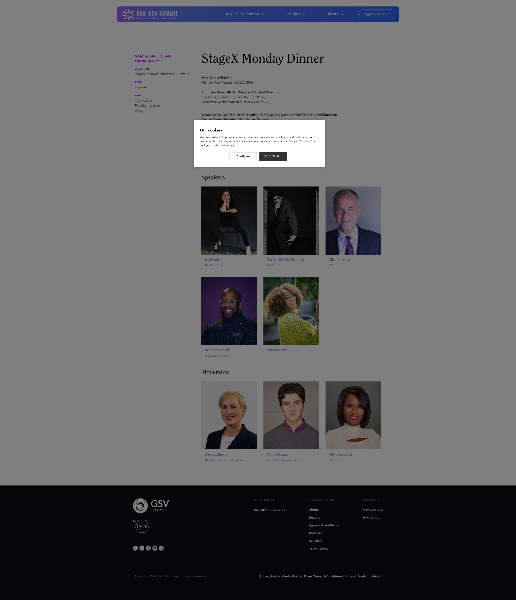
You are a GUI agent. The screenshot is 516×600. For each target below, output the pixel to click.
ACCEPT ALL (273, 156)
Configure (243, 156)
